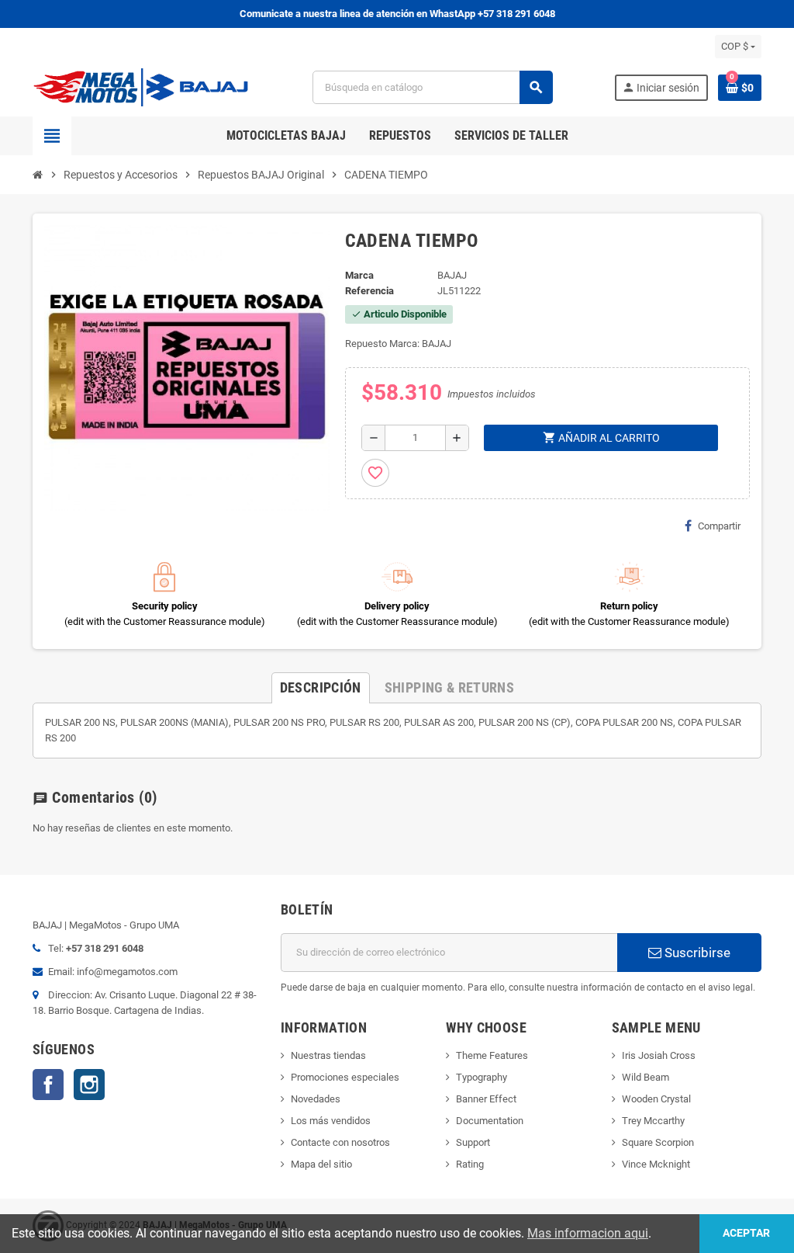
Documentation (489, 1120)
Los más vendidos (331, 1120)
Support (473, 1142)
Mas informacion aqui (587, 1233)
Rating (470, 1164)
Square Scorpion (658, 1142)
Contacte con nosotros (340, 1142)
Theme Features (492, 1055)
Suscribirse (695, 952)
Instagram (89, 1084)
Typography (481, 1077)
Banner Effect (486, 1099)
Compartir (719, 526)
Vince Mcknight (656, 1164)
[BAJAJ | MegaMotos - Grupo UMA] (142, 86)
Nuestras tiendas (328, 1055)
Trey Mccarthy (653, 1120)
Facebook (48, 1084)
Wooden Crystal (656, 1099)
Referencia (369, 291)
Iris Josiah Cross (659, 1055)
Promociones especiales (345, 1077)
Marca (359, 275)
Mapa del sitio (321, 1164)
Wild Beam (645, 1077)
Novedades (315, 1099)
